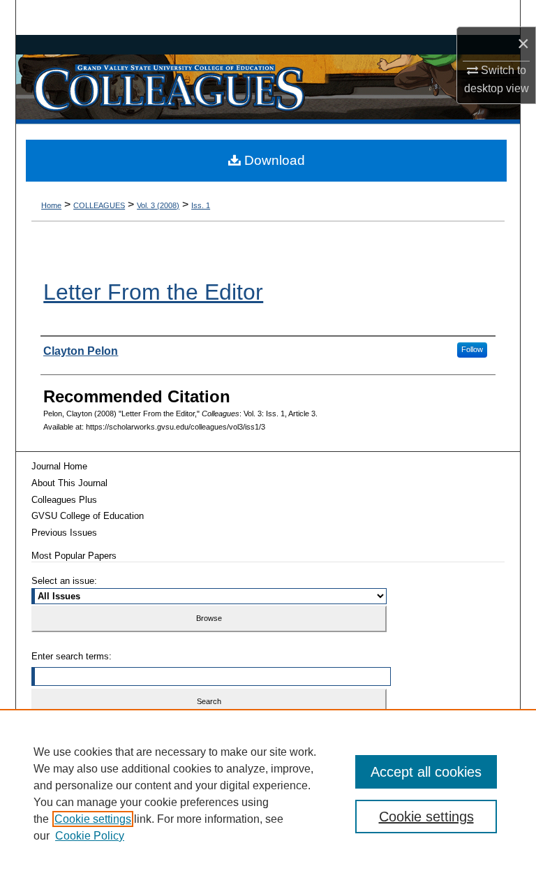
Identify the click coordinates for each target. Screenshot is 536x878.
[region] (268, 793)
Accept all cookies (426, 772)
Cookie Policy (89, 836)
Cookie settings (92, 819)
